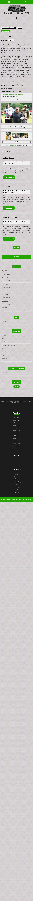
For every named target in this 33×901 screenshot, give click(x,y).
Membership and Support (9, 345)
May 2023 (5, 294)
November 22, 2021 (10, 221)
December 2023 (6, 291)
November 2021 (6, 307)
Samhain (6, 186)
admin (19, 162)
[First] (2, 136)
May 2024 (5, 284)
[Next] (30, 142)
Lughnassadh (10, 94)
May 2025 (5, 277)
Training (4, 358)
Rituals (20, 28)
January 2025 (6, 281)
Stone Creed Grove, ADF (16, 13)
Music (4, 348)
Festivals (4, 338)
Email (20, 403)
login (22, 130)
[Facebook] (16, 18)
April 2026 (5, 270)
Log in (4, 321)
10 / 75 (16, 142)
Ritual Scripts (6, 352)
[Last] (30, 136)
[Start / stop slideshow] (17, 99)
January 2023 (6, 297)
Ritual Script (16, 82)
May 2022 (5, 301)
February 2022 (6, 304)
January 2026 (6, 274)
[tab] (8, 2)
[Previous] (2, 142)
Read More (10, 177)
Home (3, 94)
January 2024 (6, 287)
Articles (4, 335)
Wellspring (5, 341)
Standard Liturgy (10, 217)
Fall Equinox (8, 158)
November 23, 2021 (10, 162)
